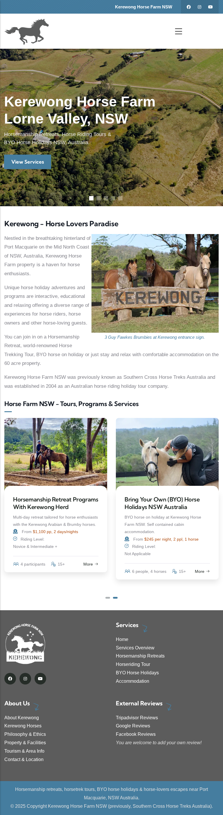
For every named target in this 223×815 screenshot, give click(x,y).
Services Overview (135, 647)
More (88, 571)
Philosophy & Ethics (25, 734)
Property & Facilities (25, 742)
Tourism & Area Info (24, 751)
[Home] (26, 31)
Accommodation (132, 681)
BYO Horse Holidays (137, 672)
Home (122, 639)
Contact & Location (24, 759)
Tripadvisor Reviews (137, 717)
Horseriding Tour (133, 664)
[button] (107, 598)
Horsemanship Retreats (140, 655)
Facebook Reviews (136, 734)
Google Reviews (133, 725)
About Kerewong (21, 717)
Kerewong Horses (23, 725)
